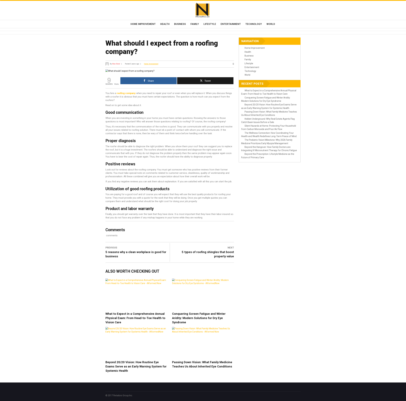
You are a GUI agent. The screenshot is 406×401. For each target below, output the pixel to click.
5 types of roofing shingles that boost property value (208, 254)
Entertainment (231, 24)
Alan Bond (116, 64)
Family (194, 24)
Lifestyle (209, 24)
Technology (253, 24)
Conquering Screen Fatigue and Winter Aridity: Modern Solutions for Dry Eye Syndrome (199, 318)
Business (180, 24)
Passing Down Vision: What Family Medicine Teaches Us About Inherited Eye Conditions (202, 364)
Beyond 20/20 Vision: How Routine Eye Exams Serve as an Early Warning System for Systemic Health (136, 366)
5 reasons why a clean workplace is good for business (135, 254)
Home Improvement (143, 24)
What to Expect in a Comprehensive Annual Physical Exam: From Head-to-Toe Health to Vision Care (135, 318)
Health (165, 24)
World (270, 24)
